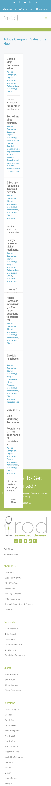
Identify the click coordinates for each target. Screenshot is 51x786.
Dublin (8, 773)
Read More (13, 500)
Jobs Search (10, 634)
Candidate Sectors (13, 645)
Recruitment (13, 160)
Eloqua (10, 140)
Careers (10, 132)
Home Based (11, 778)
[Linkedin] (16, 541)
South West (10, 725)
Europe (8, 783)
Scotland (9, 762)
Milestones (10, 588)
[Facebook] (21, 541)
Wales (8, 768)
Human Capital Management (13, 146)
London (8, 715)
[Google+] (35, 541)
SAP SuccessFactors (13, 169)
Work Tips (14, 171)
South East (10, 720)
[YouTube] (25, 541)
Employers (12, 379)
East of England (12, 731)
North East (10, 736)
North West (10, 741)
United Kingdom (12, 709)
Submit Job (10, 680)
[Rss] (30, 541)
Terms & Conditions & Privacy (19, 604)
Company (9, 572)
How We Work (11, 629)
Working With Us (13, 578)
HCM (16, 140)
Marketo (11, 218)
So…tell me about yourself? (13, 119)
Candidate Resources (15, 655)
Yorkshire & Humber (14, 757)
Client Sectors (11, 685)
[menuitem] (10, 9)
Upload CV (10, 639)
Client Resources (13, 690)
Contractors (10, 650)
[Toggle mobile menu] (46, 18)
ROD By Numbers (13, 594)
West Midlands (12, 752)
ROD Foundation (12, 599)
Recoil (14, 554)
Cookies (9, 609)
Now (10, 549)
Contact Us (25, 503)
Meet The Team (12, 583)
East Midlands (11, 746)
